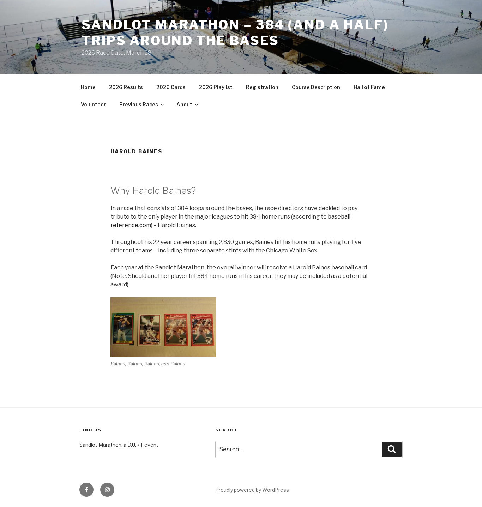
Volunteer (93, 104)
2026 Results (126, 87)
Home (88, 87)
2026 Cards (171, 87)
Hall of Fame (369, 87)
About (184, 104)
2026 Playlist (216, 87)
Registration (262, 87)
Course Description (316, 87)
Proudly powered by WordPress (252, 490)
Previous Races (138, 104)
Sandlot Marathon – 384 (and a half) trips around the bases (235, 32)
